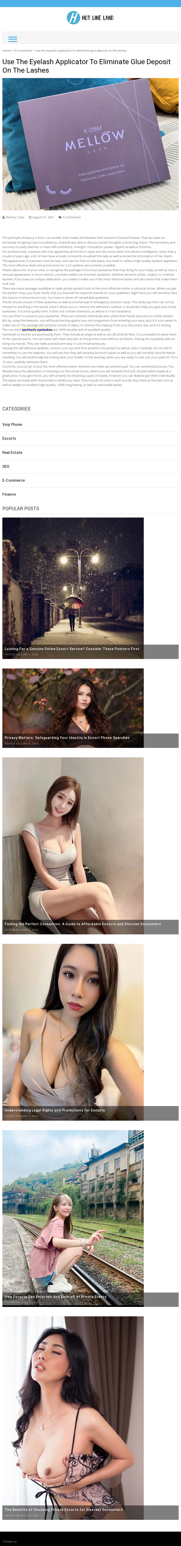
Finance (9, 494)
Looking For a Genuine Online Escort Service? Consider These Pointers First (72, 649)
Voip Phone (12, 424)
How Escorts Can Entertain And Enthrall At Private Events (56, 1297)
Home (6, 50)
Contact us (10, 1541)
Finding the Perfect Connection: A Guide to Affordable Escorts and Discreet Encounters (83, 924)
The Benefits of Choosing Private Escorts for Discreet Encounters (64, 1510)
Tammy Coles (15, 217)
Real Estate (12, 452)
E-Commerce (23, 50)
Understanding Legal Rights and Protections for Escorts (55, 1110)
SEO (5, 466)
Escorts (9, 438)
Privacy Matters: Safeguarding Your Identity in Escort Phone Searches (67, 738)
